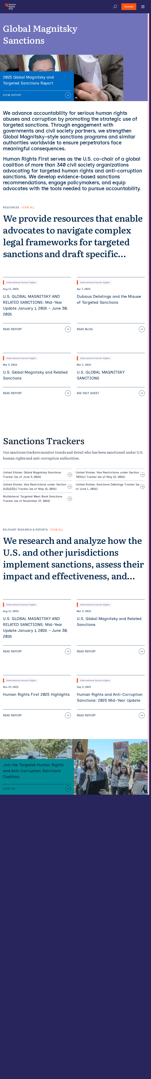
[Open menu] (143, 6)
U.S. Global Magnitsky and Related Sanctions (35, 375)
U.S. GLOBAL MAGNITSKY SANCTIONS (100, 375)
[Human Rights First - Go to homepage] (10, 7)
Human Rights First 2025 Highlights (36, 694)
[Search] (115, 6)
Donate (128, 6)
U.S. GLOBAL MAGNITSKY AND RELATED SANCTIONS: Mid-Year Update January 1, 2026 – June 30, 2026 (35, 305)
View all (28, 207)
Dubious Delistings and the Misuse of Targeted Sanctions (109, 299)
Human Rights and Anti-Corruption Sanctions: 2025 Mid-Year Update (110, 697)
